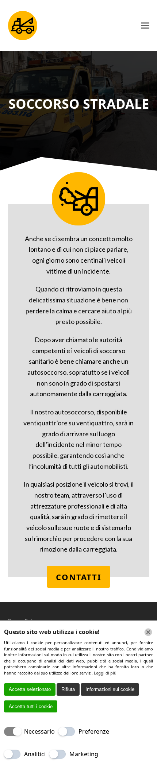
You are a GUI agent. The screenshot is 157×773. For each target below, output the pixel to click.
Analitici (35, 754)
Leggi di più (105, 673)
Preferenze (93, 731)
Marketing (83, 754)
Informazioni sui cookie (109, 689)
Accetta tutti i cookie (31, 706)
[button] (145, 26)
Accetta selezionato (30, 689)
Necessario (39, 731)
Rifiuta (68, 689)
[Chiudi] (148, 632)
